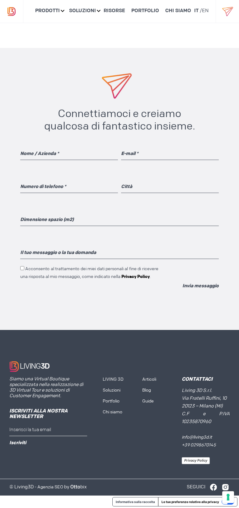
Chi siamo (178, 10)
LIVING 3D (113, 379)
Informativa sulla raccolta (135, 502)
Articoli (149, 379)
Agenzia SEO (50, 487)
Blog (146, 390)
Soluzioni (82, 10)
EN (205, 10)
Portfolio (145, 10)
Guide (148, 401)
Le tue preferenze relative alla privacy (190, 502)
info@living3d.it (197, 437)
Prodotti (47, 10)
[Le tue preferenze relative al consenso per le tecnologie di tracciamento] (228, 497)
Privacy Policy (195, 460)
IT (196, 10)
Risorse (114, 10)
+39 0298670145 (199, 445)
